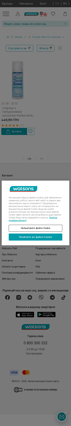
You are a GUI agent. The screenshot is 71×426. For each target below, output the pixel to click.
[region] (35, 213)
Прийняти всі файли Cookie (35, 237)
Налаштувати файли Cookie (35, 228)
